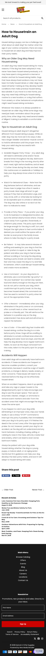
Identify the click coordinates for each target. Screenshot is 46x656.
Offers (23, 560)
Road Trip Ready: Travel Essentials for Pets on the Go (23, 513)
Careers (23, 573)
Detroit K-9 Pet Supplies (25, 645)
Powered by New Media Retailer (22, 647)
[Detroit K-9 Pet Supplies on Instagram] (42, 639)
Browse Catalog (23, 557)
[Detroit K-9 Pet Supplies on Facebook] (39, 639)
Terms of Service (12, 634)
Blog (23, 567)
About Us (23, 570)
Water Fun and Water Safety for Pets (17, 508)
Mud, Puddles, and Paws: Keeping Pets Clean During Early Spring (22, 532)
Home (4, 24)
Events (23, 563)
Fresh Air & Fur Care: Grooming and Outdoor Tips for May (22, 518)
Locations (23, 577)
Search (10, 632)
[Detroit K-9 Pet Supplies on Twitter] (35, 639)
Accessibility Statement (30, 634)
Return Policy (32, 632)
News (12, 24)
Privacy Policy (20, 632)
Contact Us (23, 580)
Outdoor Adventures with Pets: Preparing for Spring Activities (22, 525)
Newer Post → (38, 489)
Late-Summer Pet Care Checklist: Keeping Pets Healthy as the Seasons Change (21, 502)
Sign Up (23, 624)
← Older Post (7, 489)
